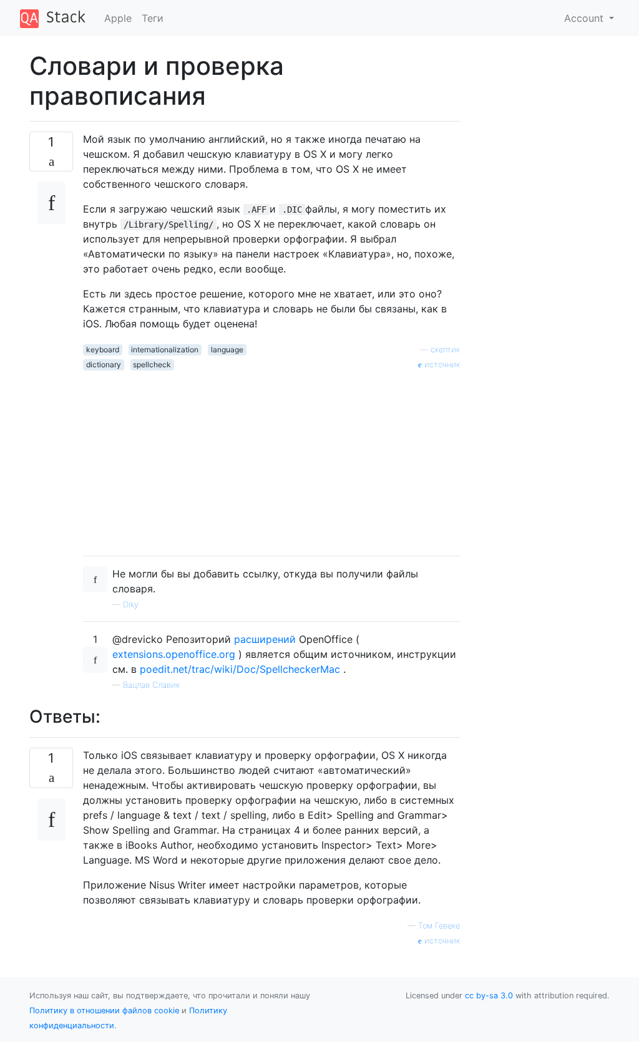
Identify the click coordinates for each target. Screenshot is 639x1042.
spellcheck (152, 364)
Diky (131, 604)
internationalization (164, 349)
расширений (265, 639)
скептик (445, 349)
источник (441, 364)
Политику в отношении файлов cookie (104, 1010)
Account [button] (585, 18)
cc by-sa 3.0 (489, 995)
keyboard (102, 349)
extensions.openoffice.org (173, 654)
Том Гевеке (439, 925)
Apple (118, 18)
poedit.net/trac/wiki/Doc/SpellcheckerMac (240, 669)
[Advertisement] (271, 458)
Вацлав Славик (151, 685)
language (227, 349)
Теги (152, 18)
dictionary (103, 364)
